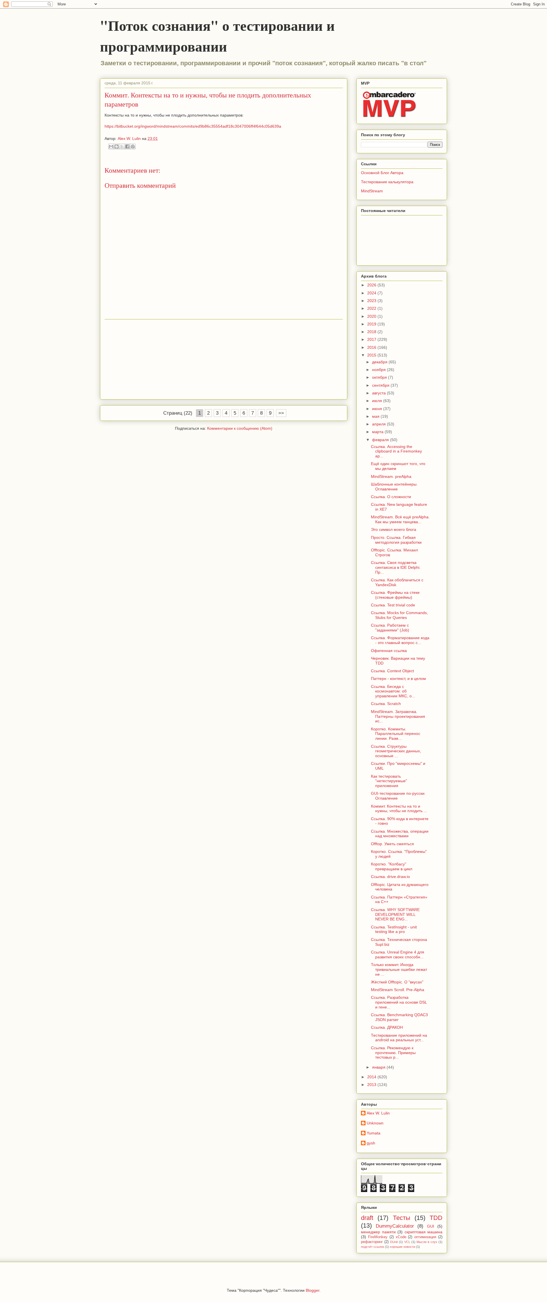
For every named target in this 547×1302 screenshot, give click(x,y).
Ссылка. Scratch (386, 703)
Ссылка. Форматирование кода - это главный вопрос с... (400, 640)
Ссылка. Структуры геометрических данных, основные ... (396, 751)
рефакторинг (372, 1242)
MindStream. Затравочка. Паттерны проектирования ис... (398, 716)
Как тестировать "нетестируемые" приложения (389, 781)
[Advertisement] (223, 359)
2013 (372, 1084)
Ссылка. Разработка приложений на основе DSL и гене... (399, 1002)
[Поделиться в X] (122, 146)
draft (367, 1217)
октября (380, 377)
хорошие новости (402, 1246)
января (379, 1067)
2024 (372, 293)
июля (377, 400)
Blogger (312, 1290)
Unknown (375, 1123)
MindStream (372, 191)
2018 (372, 331)
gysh (371, 1143)
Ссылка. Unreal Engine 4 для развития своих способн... (397, 954)
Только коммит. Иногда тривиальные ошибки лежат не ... (399, 969)
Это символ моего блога (393, 529)
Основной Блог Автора (382, 172)
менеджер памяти (378, 1232)
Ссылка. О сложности (391, 496)
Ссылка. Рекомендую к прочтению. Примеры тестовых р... (393, 1053)
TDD (436, 1217)
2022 (372, 308)
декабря (380, 362)
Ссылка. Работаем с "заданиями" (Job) (390, 627)
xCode (401, 1237)
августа (379, 393)
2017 (372, 339)
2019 (372, 324)
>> (281, 413)
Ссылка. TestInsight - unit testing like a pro (394, 929)
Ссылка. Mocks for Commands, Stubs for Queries (399, 615)
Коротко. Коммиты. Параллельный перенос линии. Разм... (395, 734)
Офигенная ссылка (389, 650)
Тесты (401, 1217)
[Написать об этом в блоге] (116, 146)
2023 (372, 300)
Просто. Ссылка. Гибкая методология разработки (396, 540)
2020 (372, 316)
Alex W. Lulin (378, 1113)
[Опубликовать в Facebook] (127, 146)
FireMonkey (377, 1237)
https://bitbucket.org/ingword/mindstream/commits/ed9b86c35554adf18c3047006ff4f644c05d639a (193, 126)
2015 (372, 355)
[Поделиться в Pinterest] (133, 146)
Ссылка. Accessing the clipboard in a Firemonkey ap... (396, 451)
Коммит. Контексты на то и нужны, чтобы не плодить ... (399, 808)
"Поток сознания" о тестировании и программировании (217, 35)
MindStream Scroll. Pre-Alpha (397, 989)
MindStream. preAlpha (391, 476)
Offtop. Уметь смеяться (392, 843)
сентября (381, 385)
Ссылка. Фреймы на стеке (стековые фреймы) (395, 595)
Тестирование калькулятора (387, 182)
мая (376, 416)
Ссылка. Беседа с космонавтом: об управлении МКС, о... (393, 691)
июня (377, 408)
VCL (407, 1242)
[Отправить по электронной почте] (111, 146)
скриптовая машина (424, 1232)
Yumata (373, 1133)
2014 (372, 1077)
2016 (372, 347)
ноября (379, 369)
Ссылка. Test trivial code (393, 605)
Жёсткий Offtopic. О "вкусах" (397, 982)
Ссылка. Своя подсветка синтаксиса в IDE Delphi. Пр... (396, 567)
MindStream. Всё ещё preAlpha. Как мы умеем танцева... (400, 519)
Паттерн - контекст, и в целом (398, 678)
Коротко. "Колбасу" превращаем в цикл (391, 866)
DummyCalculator (395, 1226)
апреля (379, 424)
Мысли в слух (427, 1242)
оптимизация (425, 1237)
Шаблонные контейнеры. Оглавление (394, 486)
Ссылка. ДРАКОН (387, 1027)
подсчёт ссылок (372, 1246)
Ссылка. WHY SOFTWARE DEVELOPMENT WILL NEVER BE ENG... (395, 914)
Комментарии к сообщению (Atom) (239, 428)
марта (378, 431)
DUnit (394, 1242)
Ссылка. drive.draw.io (390, 876)
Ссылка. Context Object (392, 671)
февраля (381, 439)
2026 (372, 285)
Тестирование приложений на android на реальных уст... (399, 1037)
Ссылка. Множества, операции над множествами (399, 833)
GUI (430, 1226)
